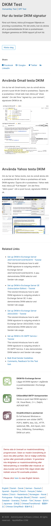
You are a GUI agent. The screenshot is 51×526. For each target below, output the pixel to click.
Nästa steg (9, 47)
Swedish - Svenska (10, 500)
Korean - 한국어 (42, 500)
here (16, 478)
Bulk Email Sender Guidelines (20, 358)
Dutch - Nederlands (19, 494)
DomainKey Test (9, 9)
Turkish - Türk (27, 500)
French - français (27, 491)
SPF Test (22, 9)
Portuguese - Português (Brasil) (16, 497)
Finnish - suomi (38, 497)
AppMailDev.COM (20, 520)
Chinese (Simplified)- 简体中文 (19, 506)
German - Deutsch (33, 488)
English (5, 488)
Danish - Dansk (17, 488)
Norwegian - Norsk (38, 494)
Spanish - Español (10, 491)
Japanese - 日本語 (11, 503)
